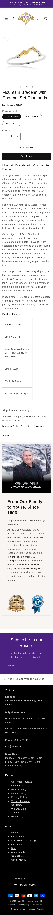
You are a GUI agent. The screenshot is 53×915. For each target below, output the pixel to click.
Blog (13, 848)
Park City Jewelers (25, 901)
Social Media (18, 860)
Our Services (18, 836)
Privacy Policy (19, 797)
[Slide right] (33, 87)
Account (15, 812)
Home (14, 832)
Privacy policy (39, 905)
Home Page (17, 816)
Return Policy (18, 789)
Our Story (16, 805)
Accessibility (18, 852)
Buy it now (26, 156)
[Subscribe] (44, 665)
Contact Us (17, 785)
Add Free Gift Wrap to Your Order (26, 679)
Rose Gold (11, 123)
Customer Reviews (21, 781)
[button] (6, 18)
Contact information (36, 909)
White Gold (12, 116)
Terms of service (20, 801)
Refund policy (18, 793)
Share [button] (8, 435)
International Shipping (23, 840)
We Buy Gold (18, 809)
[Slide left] (20, 87)
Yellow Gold (32, 116)
